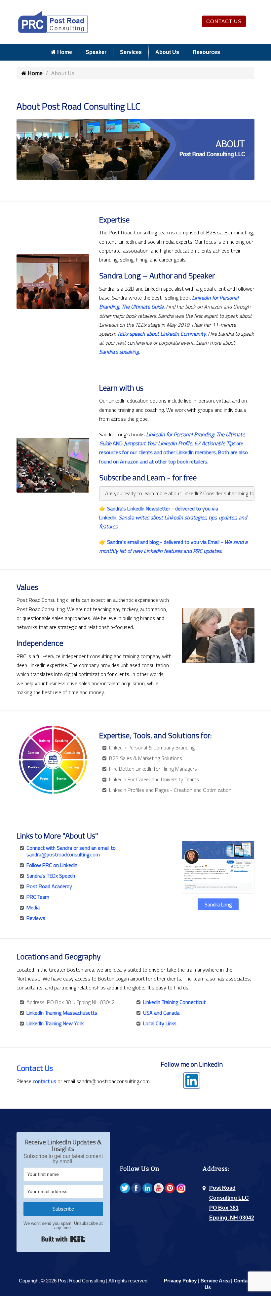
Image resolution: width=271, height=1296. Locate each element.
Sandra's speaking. (119, 352)
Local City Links (159, 1023)
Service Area (215, 1280)
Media (33, 907)
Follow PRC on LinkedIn (51, 865)
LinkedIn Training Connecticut (174, 1002)
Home (64, 52)
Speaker (96, 52)
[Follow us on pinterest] (170, 1188)
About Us (167, 52)
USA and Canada (161, 1013)
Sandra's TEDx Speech (50, 876)
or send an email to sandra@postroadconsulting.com (71, 851)
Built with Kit (63, 1239)
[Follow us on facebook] (136, 1188)
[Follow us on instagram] (181, 1188)
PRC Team (37, 897)
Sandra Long (218, 904)
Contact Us (224, 21)
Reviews (35, 918)
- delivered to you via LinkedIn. (173, 517)
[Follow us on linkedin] (147, 1188)
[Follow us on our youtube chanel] (159, 1188)
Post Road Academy (49, 886)
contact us (44, 1081)
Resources (206, 52)
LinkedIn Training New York (55, 1023)
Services (131, 52)
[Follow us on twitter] (125, 1188)
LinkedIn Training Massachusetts (61, 1013)
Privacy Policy (180, 1280)
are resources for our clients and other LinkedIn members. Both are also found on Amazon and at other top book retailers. (173, 452)
